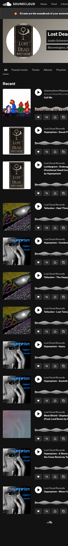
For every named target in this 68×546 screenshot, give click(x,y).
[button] (38, 92)
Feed (54, 4)
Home (43, 4)
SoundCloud (19, 4)
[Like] (38, 117)
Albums (48, 70)
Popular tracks (20, 70)
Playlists (61, 70)
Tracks (35, 70)
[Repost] (46, 117)
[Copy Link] (63, 117)
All (5, 70)
